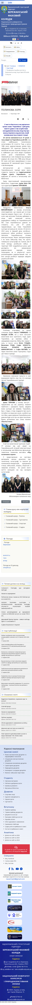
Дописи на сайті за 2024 (12, 840)
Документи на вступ (11, 814)
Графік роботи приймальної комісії (15, 826)
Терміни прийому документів (13, 812)
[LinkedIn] (23, 118)
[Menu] (2, 2)
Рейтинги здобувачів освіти (13, 783)
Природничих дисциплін (12, 768)
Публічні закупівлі (6, 717)
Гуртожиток (8, 801)
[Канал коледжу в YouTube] (17, 869)
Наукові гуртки (9, 799)
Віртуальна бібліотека (12, 788)
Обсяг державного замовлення (14, 822)
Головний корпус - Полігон (15, 516)
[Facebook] (17, 118)
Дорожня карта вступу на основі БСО (12, 728)
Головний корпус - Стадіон (15, 527)
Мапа (18, 47)
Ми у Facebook (9, 858)
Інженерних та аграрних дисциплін (15, 770)
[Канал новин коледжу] (12, 869)
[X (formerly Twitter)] (28, 118)
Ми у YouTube (9, 863)
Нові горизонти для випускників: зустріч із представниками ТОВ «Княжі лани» (14, 735)
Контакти (8, 47)
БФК (10, 3)
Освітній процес (6, 706)
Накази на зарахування (8, 712)
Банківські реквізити (11, 786)
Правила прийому (10, 810)
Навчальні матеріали (11, 781)
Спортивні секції (10, 794)
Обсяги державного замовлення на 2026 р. (14, 723)
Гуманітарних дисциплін (12, 765)
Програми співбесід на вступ (13, 817)
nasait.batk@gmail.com (15, 879)
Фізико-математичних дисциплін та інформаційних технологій (15, 755)
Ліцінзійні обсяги (10, 819)
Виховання (4, 113)
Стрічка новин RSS (10, 861)
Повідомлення (10, 51)
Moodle (8, 56)
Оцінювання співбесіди (12, 824)
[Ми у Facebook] (9, 869)
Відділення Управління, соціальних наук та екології (14, 700)
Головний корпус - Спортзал (16, 523)
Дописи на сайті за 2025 (12, 838)
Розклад (22, 51)
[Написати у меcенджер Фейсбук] (21, 869)
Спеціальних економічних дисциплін (16, 763)
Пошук (23, 60)
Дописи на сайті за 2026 (12, 835)
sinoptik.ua (7, 567)
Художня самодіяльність (12, 797)
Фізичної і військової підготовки (14, 773)
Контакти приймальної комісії (14, 829)
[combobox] (9, 60)
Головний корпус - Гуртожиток (17, 520)
